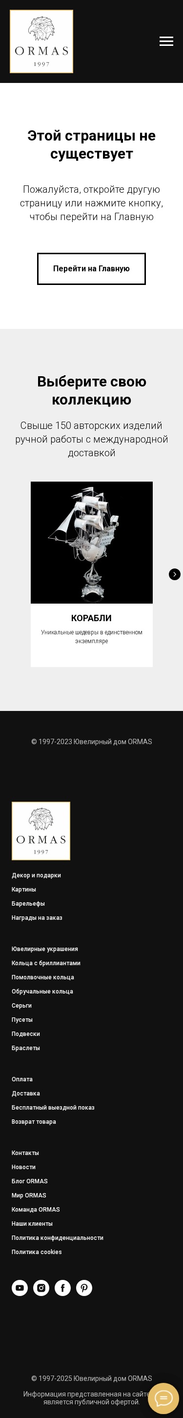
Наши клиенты (32, 1223)
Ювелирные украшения (45, 949)
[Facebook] (63, 1293)
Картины (24, 889)
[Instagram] (41, 1293)
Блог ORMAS (30, 1181)
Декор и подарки (36, 875)
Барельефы (28, 903)
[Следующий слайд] (175, 574)
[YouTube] (20, 1293)
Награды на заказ (37, 917)
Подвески (26, 1034)
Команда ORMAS (36, 1209)
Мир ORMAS (29, 1195)
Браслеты (26, 1048)
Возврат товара (34, 1121)
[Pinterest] (84, 1293)
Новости (24, 1167)
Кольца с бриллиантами (46, 963)
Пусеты (22, 1019)
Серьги (22, 1005)
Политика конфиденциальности (57, 1238)
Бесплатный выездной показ (53, 1107)
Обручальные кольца (42, 991)
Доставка (26, 1093)
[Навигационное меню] (166, 41)
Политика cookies (37, 1252)
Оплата (22, 1079)
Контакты (25, 1153)
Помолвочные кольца (43, 977)
